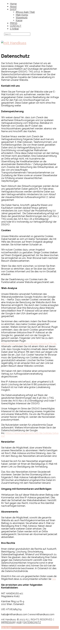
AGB (19, 622)
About (13, 6)
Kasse (19, 20)
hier (54, 579)
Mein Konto (22, 14)
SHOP (13, 9)
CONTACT (15, 26)
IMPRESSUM (8, 622)
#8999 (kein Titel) (25, 12)
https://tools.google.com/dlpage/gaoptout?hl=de (28, 343)
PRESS (13, 23)
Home (13, 3)
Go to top (6, 627)
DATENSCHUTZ (32, 622)
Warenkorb (22, 17)
